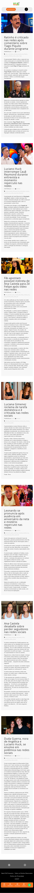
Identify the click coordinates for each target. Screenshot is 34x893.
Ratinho (11, 56)
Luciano (27, 191)
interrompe (22, 191)
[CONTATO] (24, 884)
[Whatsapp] (29, 884)
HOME (4, 885)
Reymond (21, 193)
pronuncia (9, 534)
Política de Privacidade (17, 876)
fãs (19, 294)
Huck (18, 191)
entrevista (14, 191)
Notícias (18, 51)
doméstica (12, 421)
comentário (10, 54)
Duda (11, 758)
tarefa (12, 422)
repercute (16, 193)
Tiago (20, 56)
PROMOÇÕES (10, 885)
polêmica (9, 760)
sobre (17, 56)
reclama (27, 421)
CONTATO (24, 885)
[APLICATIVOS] (17, 884)
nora (5, 760)
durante (19, 54)
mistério (25, 533)
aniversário (7, 533)
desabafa (14, 637)
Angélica (7, 758)
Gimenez (17, 421)
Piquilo (25, 54)
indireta (25, 294)
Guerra (18, 758)
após (6, 54)
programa (6, 56)
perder (20, 637)
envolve (14, 758)
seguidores (6, 639)
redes (14, 56)
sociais (8, 422)
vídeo (15, 296)
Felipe (22, 294)
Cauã (6, 191)
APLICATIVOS (17, 885)
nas (23, 54)
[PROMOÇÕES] (10, 884)
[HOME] (4, 884)
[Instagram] (25, 865)
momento (6, 193)
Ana (6, 294)
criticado (15, 54)
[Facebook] (9, 865)
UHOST (17, 879)
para (5, 296)
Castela (16, 294)
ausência (16, 533)
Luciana (21, 421)
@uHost (13, 51)
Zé (17, 296)
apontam (10, 294)
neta (5, 534)
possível (8, 296)
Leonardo (20, 533)
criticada (7, 421)
